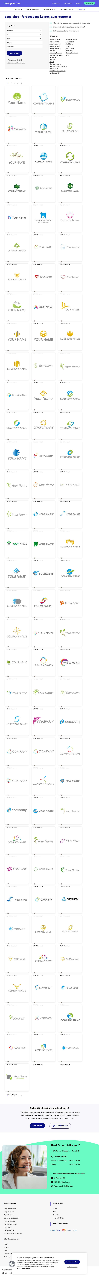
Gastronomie (70, 48)
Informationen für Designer (16, 63)
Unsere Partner (9, 1254)
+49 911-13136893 (60, 1157)
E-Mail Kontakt (58, 1178)
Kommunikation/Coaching (58, 66)
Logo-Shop (7, 1227)
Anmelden (89, 3)
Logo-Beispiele (9, 1212)
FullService (81, 9)
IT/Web (52, 62)
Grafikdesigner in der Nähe (13, 1233)
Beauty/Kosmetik (55, 48)
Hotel (67, 55)
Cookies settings (72, 1267)
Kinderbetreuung (55, 64)
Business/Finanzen (56, 53)
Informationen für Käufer (15, 60)
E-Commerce (70, 42)
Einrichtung (69, 44)
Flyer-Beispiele (9, 1215)
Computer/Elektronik (56, 55)
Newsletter (56, 1215)
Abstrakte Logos (55, 39)
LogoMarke (18, 9)
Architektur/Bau (55, 42)
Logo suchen (14, 53)
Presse (6, 1247)
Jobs (5, 1251)
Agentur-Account (9, 1221)
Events (68, 46)
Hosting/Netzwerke (72, 53)
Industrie (52, 60)
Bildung (52, 51)
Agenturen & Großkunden (62, 1186)
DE (6, 1273)
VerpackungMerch (67, 9)
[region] (49, 1263)
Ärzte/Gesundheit (55, 44)
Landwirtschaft (54, 73)
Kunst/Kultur (54, 68)
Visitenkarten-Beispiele (11, 1218)
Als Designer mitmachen (12, 1257)
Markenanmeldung (10, 1224)
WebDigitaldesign (50, 9)
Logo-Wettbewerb (10, 1209)
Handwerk (69, 51)
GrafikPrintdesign (33, 9)
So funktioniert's (60, 1126)
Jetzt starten (37, 1126)
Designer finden (9, 1230)
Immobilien (53, 57)
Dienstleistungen (71, 39)
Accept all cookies (72, 1262)
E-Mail (55, 1209)
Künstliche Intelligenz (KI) (58, 71)
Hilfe (54, 1212)
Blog (5, 1244)
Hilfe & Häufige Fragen (60, 1182)
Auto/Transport (55, 46)
